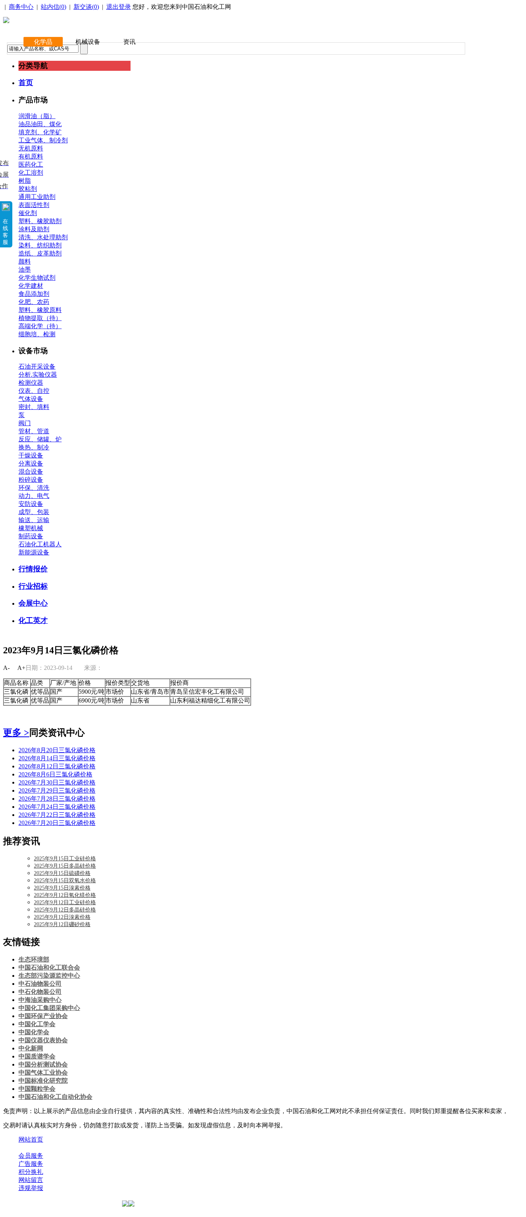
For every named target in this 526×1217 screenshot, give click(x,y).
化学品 (43, 41)
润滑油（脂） (36, 116)
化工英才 (33, 620)
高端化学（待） (40, 326)
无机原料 (30, 148)
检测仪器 (30, 382)
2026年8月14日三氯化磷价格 (56, 758)
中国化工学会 (36, 1024)
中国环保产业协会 (43, 1016)
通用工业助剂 (36, 197)
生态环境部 (33, 959)
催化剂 (27, 213)
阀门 (24, 423)
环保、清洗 (33, 487)
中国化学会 (33, 1032)
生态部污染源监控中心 (49, 975)
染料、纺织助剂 (40, 245)
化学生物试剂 (36, 277)
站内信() (53, 6)
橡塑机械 (30, 528)
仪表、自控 (33, 390)
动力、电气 (33, 495)
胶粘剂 (27, 188)
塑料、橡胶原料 (40, 310)
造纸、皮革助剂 (40, 253)
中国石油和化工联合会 (49, 967)
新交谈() (86, 6)
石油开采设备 (36, 366)
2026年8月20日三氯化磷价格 (56, 750)
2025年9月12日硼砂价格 (62, 924)
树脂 (24, 180)
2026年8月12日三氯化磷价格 (56, 766)
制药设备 (30, 536)
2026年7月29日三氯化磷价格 (56, 790)
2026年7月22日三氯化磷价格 (56, 814)
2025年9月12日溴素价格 (62, 917)
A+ (21, 667)
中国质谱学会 (36, 1056)
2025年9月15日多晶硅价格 (65, 866)
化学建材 (30, 285)
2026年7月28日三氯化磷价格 (56, 798)
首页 (25, 82)
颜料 (24, 261)
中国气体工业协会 (43, 1072)
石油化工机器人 (40, 544)
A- (6, 667)
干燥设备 (30, 455)
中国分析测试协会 (43, 1064)
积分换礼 (30, 1172)
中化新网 (30, 1048)
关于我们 (30, 1147)
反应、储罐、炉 (40, 439)
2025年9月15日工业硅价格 (65, 858)
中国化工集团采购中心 (49, 1008)
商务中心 (21, 6)
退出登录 (118, 6)
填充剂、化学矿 (40, 132)
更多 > (16, 733)
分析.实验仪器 (37, 374)
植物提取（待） (40, 318)
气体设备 (30, 399)
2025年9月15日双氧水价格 (65, 880)
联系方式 (62, 1147)
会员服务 (30, 1155)
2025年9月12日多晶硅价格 (65, 910)
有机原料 (30, 156)
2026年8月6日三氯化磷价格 (55, 774)
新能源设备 (33, 552)
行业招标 (33, 586)
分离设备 (30, 463)
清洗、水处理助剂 (43, 237)
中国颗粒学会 (36, 1088)
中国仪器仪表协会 (43, 1040)
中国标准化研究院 (43, 1080)
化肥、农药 (33, 302)
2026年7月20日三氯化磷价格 (56, 823)
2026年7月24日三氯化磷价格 (56, 806)
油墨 (24, 269)
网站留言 (30, 1180)
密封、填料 (33, 407)
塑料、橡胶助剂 (40, 221)
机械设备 (87, 41)
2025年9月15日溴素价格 (62, 888)
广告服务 (30, 1163)
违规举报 (30, 1188)
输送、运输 (33, 520)
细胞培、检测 (36, 334)
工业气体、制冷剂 (43, 140)
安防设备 (30, 504)
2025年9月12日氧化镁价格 (65, 895)
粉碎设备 (30, 479)
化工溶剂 (30, 172)
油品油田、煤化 (40, 124)
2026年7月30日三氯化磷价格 (56, 782)
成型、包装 (33, 512)
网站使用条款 (100, 1147)
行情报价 (33, 569)
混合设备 (30, 471)
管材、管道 (33, 431)
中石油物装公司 (40, 983)
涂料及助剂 (33, 229)
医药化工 (30, 164)
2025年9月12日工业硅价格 (65, 902)
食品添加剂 (33, 293)
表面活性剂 (33, 205)
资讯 (129, 41)
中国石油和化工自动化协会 (55, 1096)
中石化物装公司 (40, 991)
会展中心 (33, 603)
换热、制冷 (33, 447)
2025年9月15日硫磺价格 (62, 873)
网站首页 (30, 1139)
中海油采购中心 (40, 1000)
